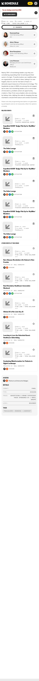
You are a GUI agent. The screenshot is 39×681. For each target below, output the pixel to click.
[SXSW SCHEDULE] (10, 3)
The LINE (6, 23)
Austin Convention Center (25, 122)
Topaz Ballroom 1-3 (20, 23)
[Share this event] (35, 27)
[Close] (35, 12)
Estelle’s (19, 144)
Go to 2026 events (9, 14)
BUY (30, 3)
